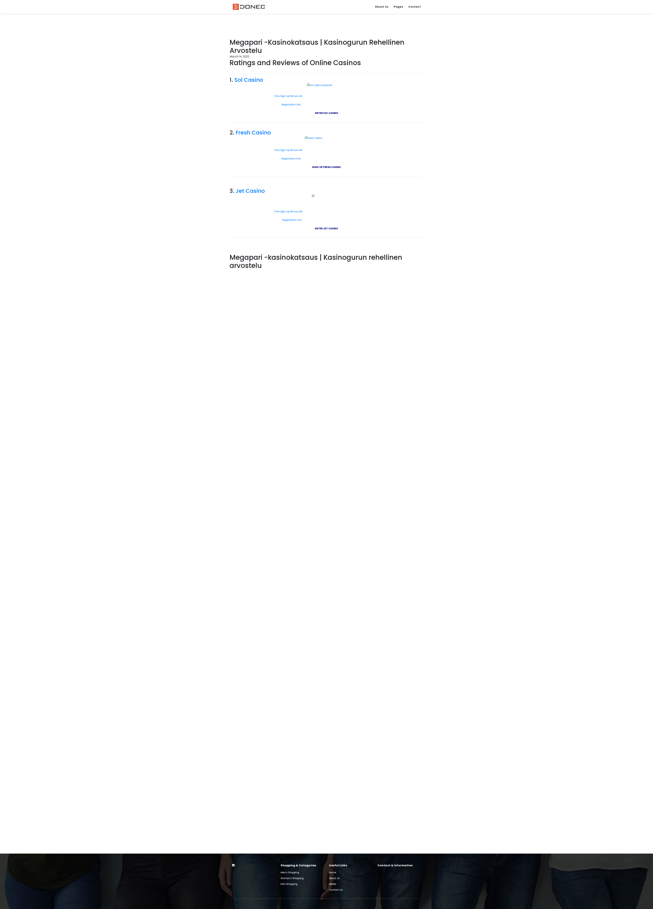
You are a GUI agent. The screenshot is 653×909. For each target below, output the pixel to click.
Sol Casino (248, 80)
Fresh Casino (253, 132)
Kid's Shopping (289, 884)
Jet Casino (250, 191)
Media (332, 884)
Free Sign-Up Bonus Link (288, 96)
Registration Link (291, 104)
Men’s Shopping (290, 872)
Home (332, 872)
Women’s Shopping (292, 878)
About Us (382, 7)
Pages (398, 7)
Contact (414, 7)
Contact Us (335, 889)
